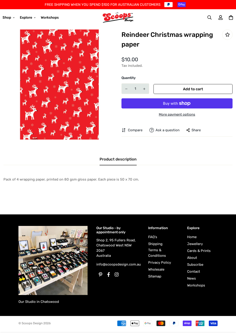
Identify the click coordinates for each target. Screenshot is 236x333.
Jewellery (195, 244)
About (192, 258)
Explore (26, 17)
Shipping (155, 244)
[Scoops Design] (118, 17)
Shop (7, 17)
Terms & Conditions (157, 253)
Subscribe (195, 265)
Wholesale (156, 269)
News (191, 278)
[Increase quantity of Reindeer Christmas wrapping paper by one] (144, 89)
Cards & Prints (199, 251)
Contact (193, 271)
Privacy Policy (159, 262)
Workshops (50, 17)
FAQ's (152, 237)
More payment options (177, 114)
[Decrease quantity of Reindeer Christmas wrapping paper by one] (126, 89)
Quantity (128, 78)
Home (192, 237)
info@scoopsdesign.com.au (118, 264)
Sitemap (154, 276)
